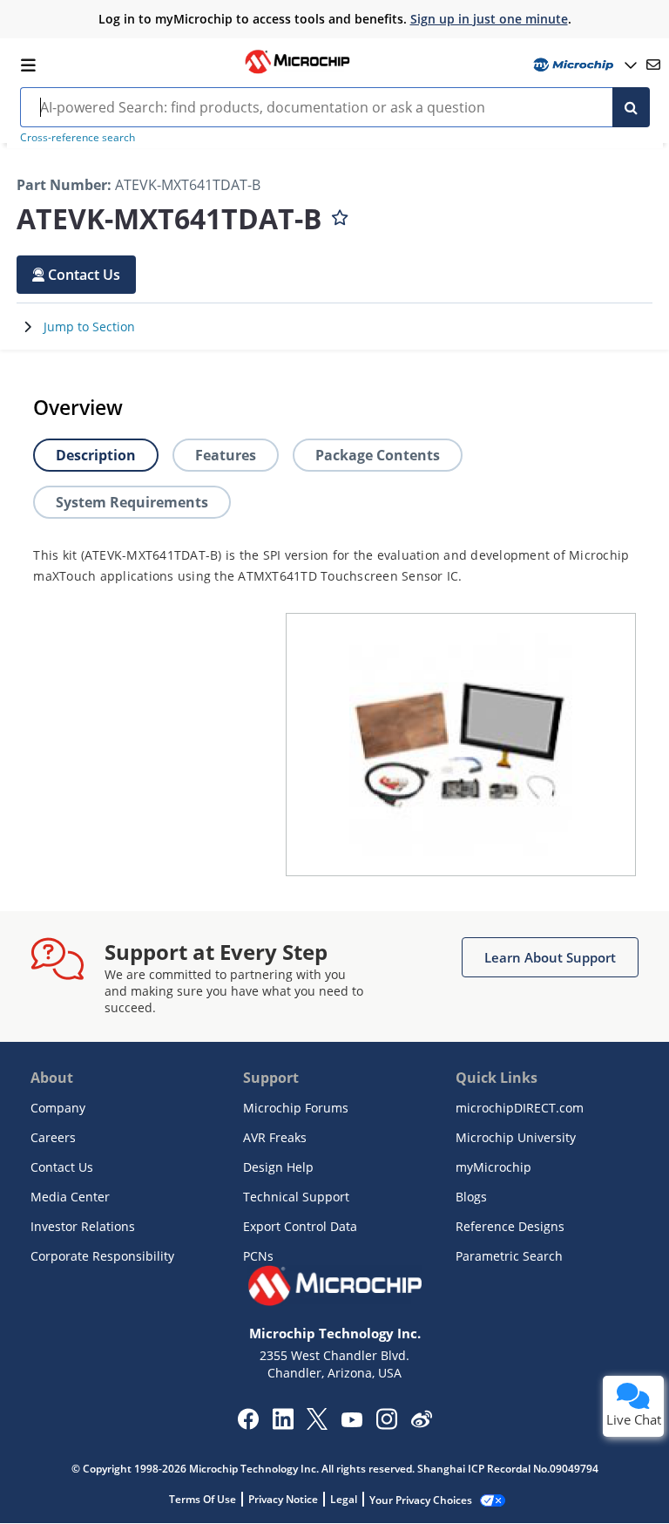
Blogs (471, 1196)
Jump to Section (89, 326)
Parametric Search (509, 1256)
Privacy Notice (283, 1499)
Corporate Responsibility (102, 1256)
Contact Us (61, 1167)
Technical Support (296, 1196)
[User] (583, 64)
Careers (53, 1137)
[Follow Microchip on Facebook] (248, 1424)
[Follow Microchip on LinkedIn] (283, 1424)
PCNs (258, 1256)
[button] (76, 274)
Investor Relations (82, 1226)
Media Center (70, 1196)
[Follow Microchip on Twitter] (317, 1424)
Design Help (278, 1167)
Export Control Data (300, 1226)
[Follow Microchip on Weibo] (421, 1423)
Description (96, 455)
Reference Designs (510, 1226)
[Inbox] (653, 64)
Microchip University (516, 1137)
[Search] (631, 107)
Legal (343, 1499)
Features (225, 455)
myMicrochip (493, 1167)
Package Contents (377, 455)
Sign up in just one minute (489, 18)
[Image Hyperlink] (297, 71)
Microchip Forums (295, 1107)
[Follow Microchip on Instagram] (386, 1424)
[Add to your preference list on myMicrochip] (339, 213)
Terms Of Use (202, 1499)
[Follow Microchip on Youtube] (351, 1422)
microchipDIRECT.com (520, 1107)
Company (57, 1107)
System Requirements (132, 502)
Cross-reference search (77, 137)
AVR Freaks (275, 1137)
